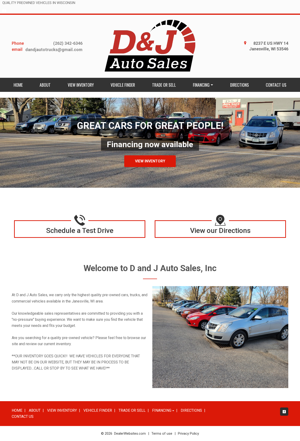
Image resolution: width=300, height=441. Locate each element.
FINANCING (201, 85)
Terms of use (161, 433)
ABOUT (45, 85)
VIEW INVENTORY (81, 85)
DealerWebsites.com (130, 433)
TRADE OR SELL (164, 85)
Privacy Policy (188, 433)
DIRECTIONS (239, 85)
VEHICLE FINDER (123, 85)
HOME (18, 85)
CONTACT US (276, 85)
